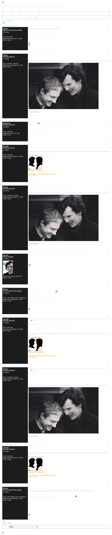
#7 (108, 286)
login (30, 17)
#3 (108, 120)
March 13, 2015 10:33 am (11, 286)
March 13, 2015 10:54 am (11, 316)
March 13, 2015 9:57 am (10, 143)
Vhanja (5, 55)
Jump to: (6, 527)
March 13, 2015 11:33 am (11, 445)
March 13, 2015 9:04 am (10, 120)
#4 (108, 143)
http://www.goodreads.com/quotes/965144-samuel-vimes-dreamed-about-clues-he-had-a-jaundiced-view (61, 490)
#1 (108, 25)
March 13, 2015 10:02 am (11, 184)
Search (14, 14)
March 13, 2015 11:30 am (11, 366)
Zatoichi (5, 255)
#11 (108, 485)
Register (24, 14)
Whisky (5, 289)
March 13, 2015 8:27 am (10, 52)
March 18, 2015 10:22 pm (11, 485)
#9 (108, 366)
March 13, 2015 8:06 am (10, 25)
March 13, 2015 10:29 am (11, 252)
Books (10, 21)
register (36, 17)
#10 (108, 445)
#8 (108, 316)
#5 (108, 184)
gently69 (6, 146)
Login (32, 14)
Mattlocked (6, 123)
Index (5, 14)
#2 (108, 52)
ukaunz (5, 28)
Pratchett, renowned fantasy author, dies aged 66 (44, 28)
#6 (108, 252)
